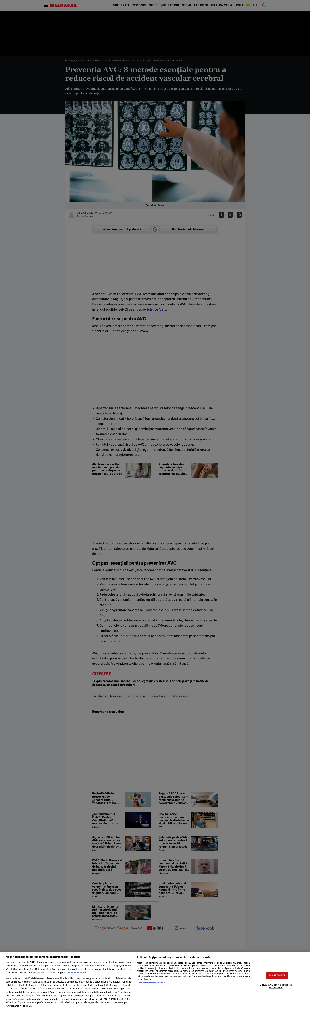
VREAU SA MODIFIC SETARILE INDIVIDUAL (276, 986)
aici (114, 992)
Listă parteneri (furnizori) (150, 982)
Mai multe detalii (77, 972)
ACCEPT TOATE (277, 975)
